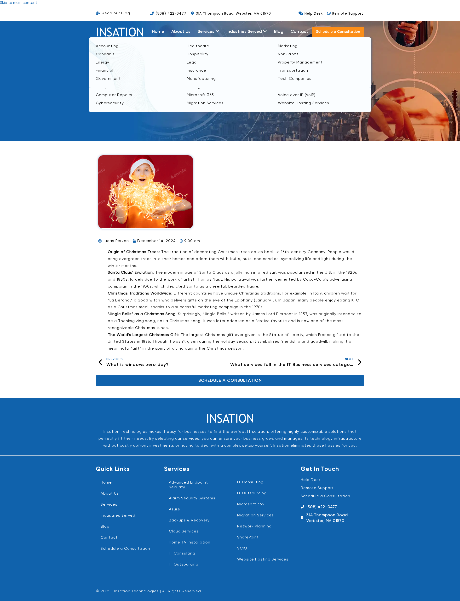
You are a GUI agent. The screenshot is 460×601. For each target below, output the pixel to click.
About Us (180, 31)
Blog (278, 31)
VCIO (242, 548)
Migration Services (255, 515)
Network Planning (254, 526)
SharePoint (248, 537)
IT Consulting (182, 553)
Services (109, 505)
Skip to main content (18, 3)
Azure (174, 509)
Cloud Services (184, 531)
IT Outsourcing (183, 564)
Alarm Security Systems (192, 498)
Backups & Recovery (189, 520)
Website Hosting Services (262, 559)
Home (158, 31)
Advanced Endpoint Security (188, 485)
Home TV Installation (189, 542)
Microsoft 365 (250, 504)
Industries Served (118, 516)
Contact (299, 31)
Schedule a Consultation (125, 549)
